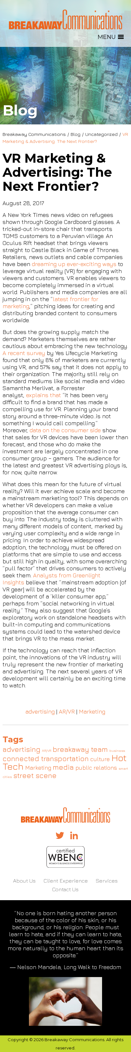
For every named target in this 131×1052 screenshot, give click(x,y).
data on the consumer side (65, 430)
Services (107, 881)
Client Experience (66, 881)
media (63, 767)
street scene (35, 775)
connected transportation (46, 758)
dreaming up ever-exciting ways (74, 264)
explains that (43, 395)
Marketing (92, 711)
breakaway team (80, 749)
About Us (24, 881)
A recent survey (24, 353)
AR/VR (67, 711)
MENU (107, 37)
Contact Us (65, 889)
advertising (40, 711)
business (117, 750)
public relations (96, 767)
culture (100, 759)
